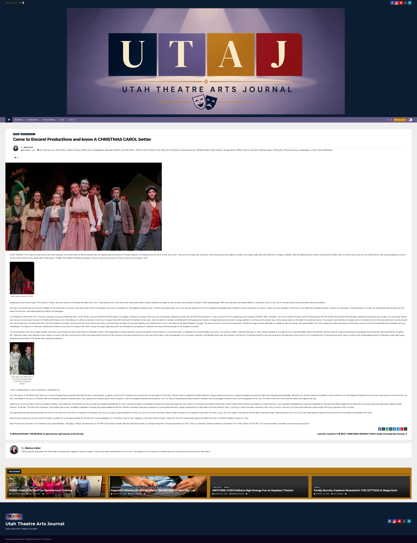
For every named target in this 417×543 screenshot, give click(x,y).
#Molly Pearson (243, 150)
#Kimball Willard (203, 150)
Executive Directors (138, 487)
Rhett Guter (337, 255)
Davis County (217, 487)
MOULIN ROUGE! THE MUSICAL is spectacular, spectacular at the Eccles (48, 434)
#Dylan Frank (154, 150)
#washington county (308, 150)
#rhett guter (278, 150)
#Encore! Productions (170, 150)
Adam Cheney (41, 332)
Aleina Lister (28, 147)
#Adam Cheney (73, 150)
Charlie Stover (75, 398)
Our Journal (49, 120)
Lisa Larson (338, 494)
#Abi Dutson (61, 150)
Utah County (34, 487)
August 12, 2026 (120, 494)
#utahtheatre (14, 487)
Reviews (19, 120)
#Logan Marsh (230, 150)
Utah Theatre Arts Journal (34, 523)
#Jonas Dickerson (187, 150)
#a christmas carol (47, 150)
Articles (24, 487)
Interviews (32, 120)
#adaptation (99, 150)
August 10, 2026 (221, 494)
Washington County (28, 134)
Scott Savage (34, 494)
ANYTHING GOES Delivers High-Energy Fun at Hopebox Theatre (252, 490)
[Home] (8, 120)
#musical (254, 150)
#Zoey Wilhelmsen (325, 150)
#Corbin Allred (142, 150)
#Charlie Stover (128, 150)
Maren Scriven (238, 494)
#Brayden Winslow (113, 150)
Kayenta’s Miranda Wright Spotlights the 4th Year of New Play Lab (153, 490)
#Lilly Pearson (217, 150)
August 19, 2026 (18, 494)
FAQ (62, 120)
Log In (72, 120)
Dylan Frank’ (201, 302)
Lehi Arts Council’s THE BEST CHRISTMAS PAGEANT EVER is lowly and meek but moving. (361, 434)
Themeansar (46, 539)
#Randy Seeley (265, 150)
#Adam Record (87, 150)
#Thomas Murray (291, 150)
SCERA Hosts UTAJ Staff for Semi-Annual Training (40, 490)
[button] (391, 120)
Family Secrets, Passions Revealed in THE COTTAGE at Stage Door (355, 490)
